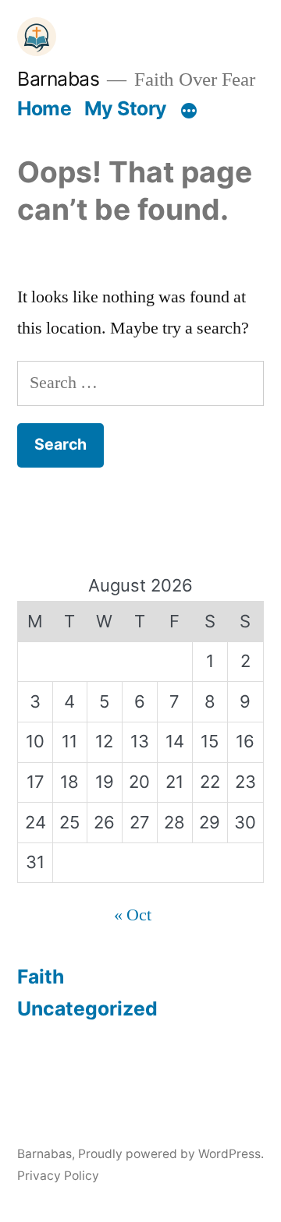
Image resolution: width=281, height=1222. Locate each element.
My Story (125, 108)
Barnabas (58, 78)
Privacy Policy (58, 1175)
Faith (40, 976)
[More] (189, 111)
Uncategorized (87, 1008)
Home (44, 108)
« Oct (132, 915)
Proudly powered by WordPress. (171, 1153)
